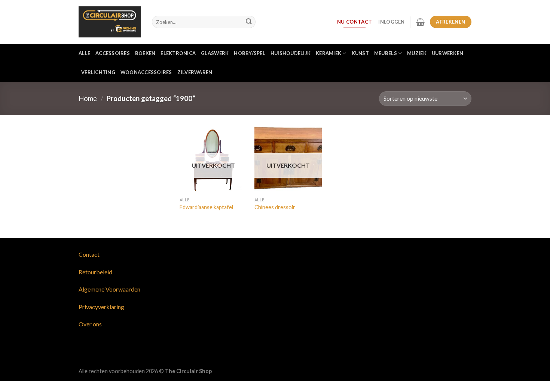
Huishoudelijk (291, 53)
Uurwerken (447, 53)
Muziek (417, 53)
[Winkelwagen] (420, 22)
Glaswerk (215, 53)
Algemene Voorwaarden (109, 289)
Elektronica (178, 53)
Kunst (360, 53)
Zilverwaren (195, 72)
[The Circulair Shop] (110, 21)
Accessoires (112, 53)
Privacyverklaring (101, 306)
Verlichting (98, 72)
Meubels (385, 53)
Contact (89, 254)
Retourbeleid (95, 271)
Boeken (145, 53)
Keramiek (328, 53)
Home (88, 98)
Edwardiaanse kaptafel (206, 207)
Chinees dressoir (274, 207)
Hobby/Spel (249, 53)
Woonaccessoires (146, 72)
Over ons (90, 323)
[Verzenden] (248, 22)
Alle (84, 53)
